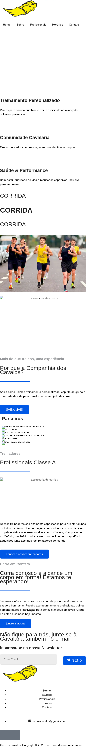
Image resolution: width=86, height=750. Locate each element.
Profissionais (38, 24)
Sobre (20, 24)
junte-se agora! (15, 623)
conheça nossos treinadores (24, 554)
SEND (77, 660)
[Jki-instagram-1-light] (15, 735)
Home (7, 24)
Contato (74, 24)
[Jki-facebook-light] (5, 735)
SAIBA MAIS (14, 409)
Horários (57, 24)
